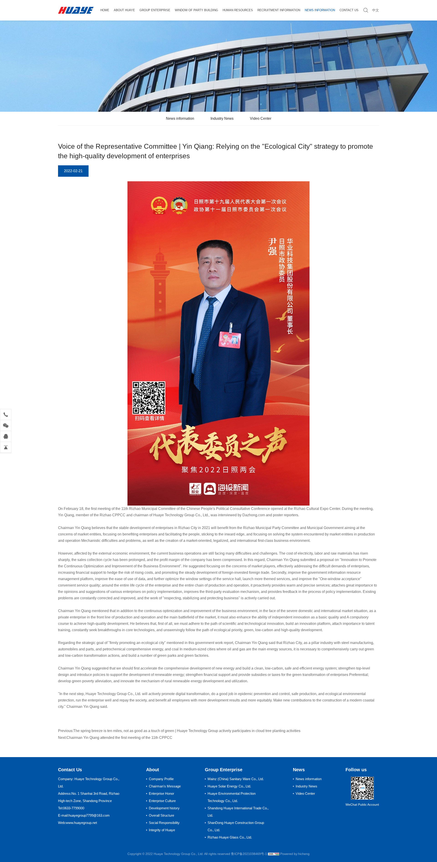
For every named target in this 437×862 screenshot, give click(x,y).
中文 (375, 10)
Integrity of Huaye (162, 830)
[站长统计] (273, 854)
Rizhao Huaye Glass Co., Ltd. (230, 837)
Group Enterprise (155, 10)
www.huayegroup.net (81, 823)
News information (320, 10)
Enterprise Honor (161, 793)
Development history (164, 808)
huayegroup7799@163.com (89, 815)
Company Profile (161, 779)
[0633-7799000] (5, 414)
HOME (104, 10)
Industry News (222, 118)
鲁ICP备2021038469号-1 (249, 854)
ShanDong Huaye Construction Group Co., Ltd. (236, 826)
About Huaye (124, 10)
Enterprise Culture (162, 801)
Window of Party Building (196, 10)
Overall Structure (161, 815)
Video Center (260, 118)
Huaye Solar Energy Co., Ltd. (229, 786)
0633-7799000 (73, 808)
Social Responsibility (164, 823)
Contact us (349, 10)
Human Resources (238, 10)
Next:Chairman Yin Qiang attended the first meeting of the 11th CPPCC (115, 738)
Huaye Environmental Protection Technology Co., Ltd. (232, 797)
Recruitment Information (278, 10)
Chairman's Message (165, 786)
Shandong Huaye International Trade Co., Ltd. (238, 811)
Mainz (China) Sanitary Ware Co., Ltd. (236, 779)
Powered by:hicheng (295, 854)
